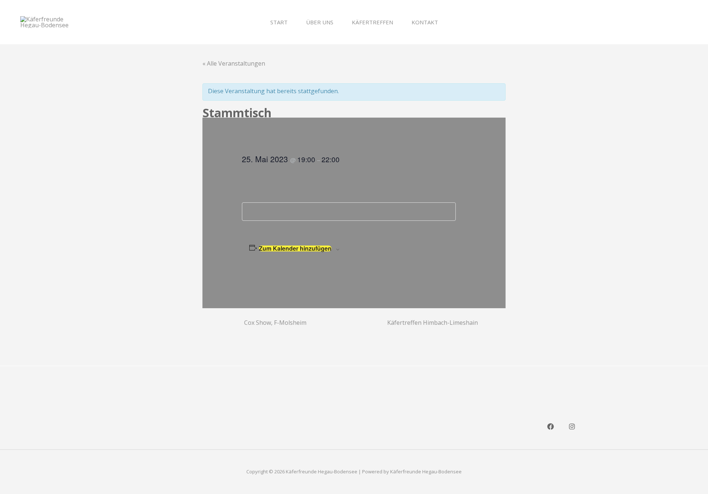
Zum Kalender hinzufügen (295, 248)
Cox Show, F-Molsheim (275, 323)
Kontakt (425, 22)
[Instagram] (572, 426)
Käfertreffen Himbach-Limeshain (432, 323)
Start (279, 22)
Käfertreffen (372, 22)
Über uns (319, 22)
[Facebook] (550, 426)
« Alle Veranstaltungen (233, 63)
